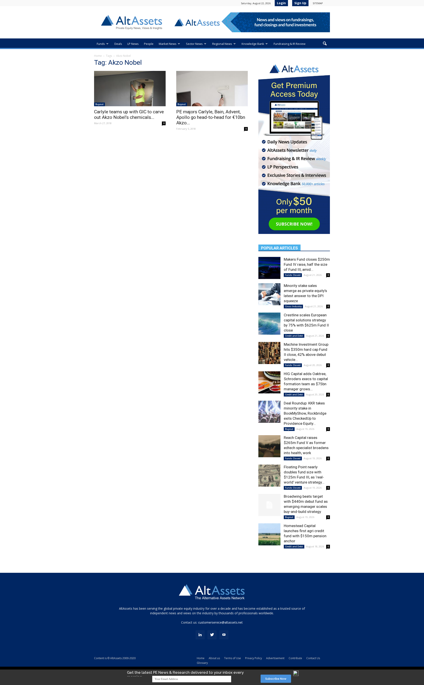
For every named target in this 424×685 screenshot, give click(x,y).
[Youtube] (224, 634)
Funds (101, 44)
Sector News (194, 44)
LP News (133, 44)
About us (214, 658)
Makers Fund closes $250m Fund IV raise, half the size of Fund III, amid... (307, 264)
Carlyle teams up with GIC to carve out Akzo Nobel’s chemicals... (129, 114)
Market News (167, 44)
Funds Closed (293, 275)
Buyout (99, 104)
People (148, 44)
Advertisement (275, 658)
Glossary (202, 663)
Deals (118, 44)
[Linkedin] (200, 634)
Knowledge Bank (253, 44)
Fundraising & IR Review (289, 44)
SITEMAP (318, 3)
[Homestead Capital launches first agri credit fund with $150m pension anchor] (269, 534)
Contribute (295, 658)
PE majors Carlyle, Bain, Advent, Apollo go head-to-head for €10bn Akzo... (210, 117)
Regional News (222, 44)
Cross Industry (293, 306)
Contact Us (313, 658)
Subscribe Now (275, 678)
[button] (324, 43)
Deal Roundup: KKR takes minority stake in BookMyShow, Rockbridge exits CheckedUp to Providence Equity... (305, 413)
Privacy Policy (253, 658)
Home (98, 56)
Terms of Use (232, 658)
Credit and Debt (294, 335)
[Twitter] (212, 634)
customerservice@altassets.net (220, 622)
